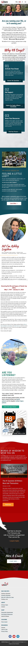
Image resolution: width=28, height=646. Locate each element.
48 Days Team (4, 605)
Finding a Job (4, 599)
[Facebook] (10, 636)
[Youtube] (14, 636)
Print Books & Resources (7, 614)
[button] (9, 514)
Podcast (3, 627)
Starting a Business (5, 593)
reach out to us (17, 325)
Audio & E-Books (5, 616)
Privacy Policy (4, 631)
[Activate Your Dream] (7, 66)
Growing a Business (5, 595)
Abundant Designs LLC (21, 641)
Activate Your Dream (12, 69)
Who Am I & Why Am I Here (7, 597)
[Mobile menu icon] (25, 2)
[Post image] (14, 471)
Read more (8, 504)
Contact (3, 606)
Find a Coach (4, 622)
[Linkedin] (17, 636)
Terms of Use (4, 629)
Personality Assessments (7, 612)
